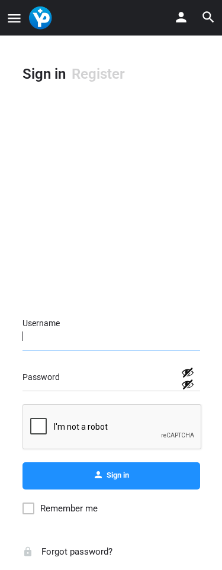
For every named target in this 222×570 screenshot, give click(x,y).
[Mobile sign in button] (181, 17)
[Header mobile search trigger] (208, 17)
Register (98, 74)
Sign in (44, 74)
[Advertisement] (111, 206)
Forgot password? (75, 551)
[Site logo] (41, 18)
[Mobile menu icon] (14, 18)
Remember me (69, 508)
